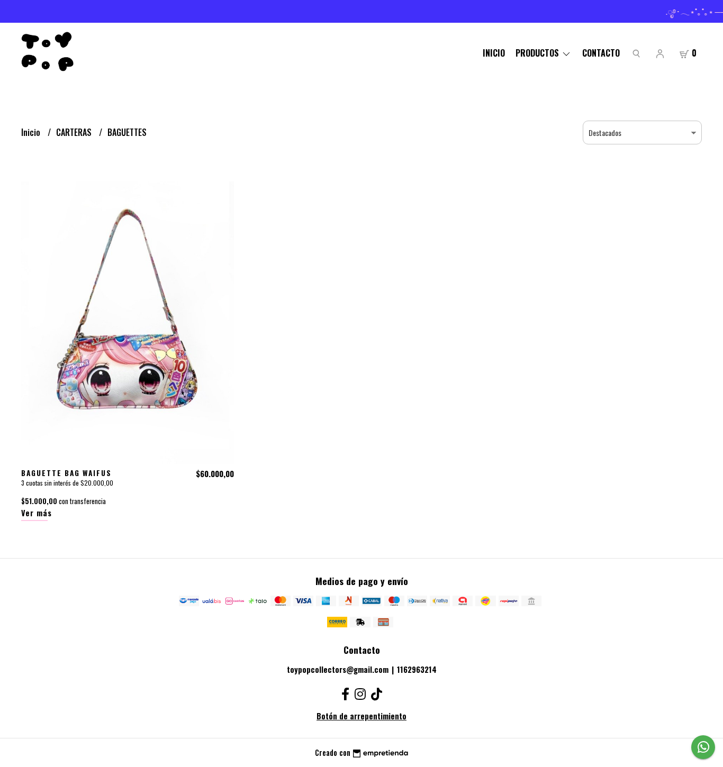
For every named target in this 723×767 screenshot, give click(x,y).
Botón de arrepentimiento (361, 716)
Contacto (601, 53)
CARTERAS (75, 132)
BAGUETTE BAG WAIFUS (66, 473)
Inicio (494, 53)
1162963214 (417, 669)
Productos (538, 53)
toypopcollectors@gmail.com (337, 669)
